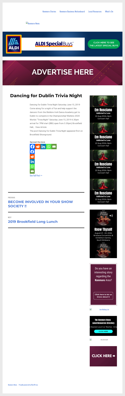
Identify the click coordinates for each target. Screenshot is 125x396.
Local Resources (95, 11)
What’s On (109, 11)
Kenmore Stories (49, 11)
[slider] (105, 256)
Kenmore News (12, 385)
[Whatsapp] (48, 146)
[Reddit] (38, 146)
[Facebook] (32, 146)
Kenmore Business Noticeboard (72, 11)
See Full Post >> (36, 175)
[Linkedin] (43, 146)
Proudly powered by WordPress (28, 385)
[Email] (54, 146)
